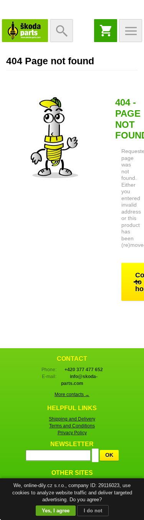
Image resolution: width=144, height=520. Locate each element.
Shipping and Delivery (72, 419)
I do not (93, 510)
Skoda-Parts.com (25, 30)
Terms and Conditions (72, 426)
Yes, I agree (56, 510)
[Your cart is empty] (105, 30)
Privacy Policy (72, 432)
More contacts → (72, 394)
